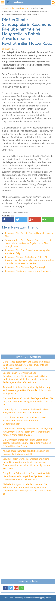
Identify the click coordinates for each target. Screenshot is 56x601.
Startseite (5, 8)
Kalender (18, 598)
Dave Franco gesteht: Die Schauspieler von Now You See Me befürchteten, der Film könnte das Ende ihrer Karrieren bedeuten (26, 364)
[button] (8, 219)
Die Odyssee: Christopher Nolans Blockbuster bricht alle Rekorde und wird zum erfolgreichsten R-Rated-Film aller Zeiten (27, 442)
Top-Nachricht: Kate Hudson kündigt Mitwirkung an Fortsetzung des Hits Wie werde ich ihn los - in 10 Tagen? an (27, 390)
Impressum (46, 598)
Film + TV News (25, 8)
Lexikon (15, 2)
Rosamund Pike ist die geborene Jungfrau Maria (28, 271)
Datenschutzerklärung (32, 598)
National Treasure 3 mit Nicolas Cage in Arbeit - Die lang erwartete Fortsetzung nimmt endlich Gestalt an (28, 401)
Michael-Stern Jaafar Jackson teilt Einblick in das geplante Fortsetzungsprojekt (26, 452)
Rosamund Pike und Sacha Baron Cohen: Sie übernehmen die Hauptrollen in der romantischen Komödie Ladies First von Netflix (29, 260)
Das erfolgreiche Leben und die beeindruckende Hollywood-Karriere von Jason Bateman (26, 411)
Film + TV (14, 8)
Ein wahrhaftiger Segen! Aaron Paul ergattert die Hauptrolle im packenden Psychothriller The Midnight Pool (28, 243)
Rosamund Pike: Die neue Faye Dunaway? (25, 267)
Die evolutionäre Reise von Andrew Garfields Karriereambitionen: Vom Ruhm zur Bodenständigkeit (25, 420)
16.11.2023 (6, 49)
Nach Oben (8, 598)
